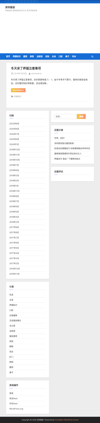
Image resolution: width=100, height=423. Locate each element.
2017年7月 (14, 237)
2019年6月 (14, 170)
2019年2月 (14, 180)
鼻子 (67, 56)
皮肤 (47, 56)
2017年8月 (14, 232)
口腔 (61, 56)
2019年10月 (14, 160)
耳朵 (74, 56)
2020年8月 (14, 129)
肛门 (11, 357)
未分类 (12, 325)
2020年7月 (14, 134)
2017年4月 (14, 253)
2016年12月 (14, 268)
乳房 (11, 294)
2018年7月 (14, 201)
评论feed (13, 403)
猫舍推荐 (13, 336)
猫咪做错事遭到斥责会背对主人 (68, 153)
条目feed (13, 398)
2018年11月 (14, 191)
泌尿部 (40, 56)
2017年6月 (14, 242)
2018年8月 (14, 196)
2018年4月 (14, 217)
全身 (54, 56)
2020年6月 (14, 139)
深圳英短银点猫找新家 (64, 143)
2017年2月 (14, 263)
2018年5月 (14, 211)
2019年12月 (14, 149)
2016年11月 (14, 274)
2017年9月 (14, 227)
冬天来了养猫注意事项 (26, 68)
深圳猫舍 (10, 7)
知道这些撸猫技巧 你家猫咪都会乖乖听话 (72, 148)
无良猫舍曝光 (15, 320)
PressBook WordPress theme (67, 420)
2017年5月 (14, 248)
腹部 (25, 56)
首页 (8, 56)
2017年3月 (14, 258)
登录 (11, 393)
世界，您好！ (60, 138)
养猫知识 (17, 56)
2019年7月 (14, 165)
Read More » (19, 90)
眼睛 (11, 346)
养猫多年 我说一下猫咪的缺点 (67, 159)
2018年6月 (14, 206)
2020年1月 (14, 144)
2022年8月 (14, 123)
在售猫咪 (13, 315)
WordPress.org (16, 408)
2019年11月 (14, 155)
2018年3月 (14, 222)
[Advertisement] (50, 31)
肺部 (32, 56)
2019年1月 (14, 186)
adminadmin (36, 73)
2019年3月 (14, 175)
